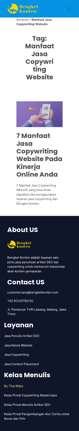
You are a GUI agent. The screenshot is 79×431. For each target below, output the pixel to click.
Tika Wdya (16, 386)
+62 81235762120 (20, 301)
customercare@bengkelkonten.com (32, 292)
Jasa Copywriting (16, 354)
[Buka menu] (69, 8)
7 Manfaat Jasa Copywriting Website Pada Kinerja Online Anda (39, 155)
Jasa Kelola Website (18, 345)
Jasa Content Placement (21, 364)
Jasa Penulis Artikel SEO (21, 336)
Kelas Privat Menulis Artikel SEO (27, 405)
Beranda (22, 20)
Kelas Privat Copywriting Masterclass (30, 395)
